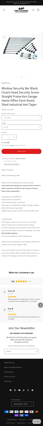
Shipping (11, 145)
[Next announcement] (39, 2)
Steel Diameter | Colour (8, 113)
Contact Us (8, 381)
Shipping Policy (9, 363)
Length (4, 123)
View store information (11, 164)
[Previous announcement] (4, 2)
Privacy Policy (8, 372)
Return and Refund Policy (12, 367)
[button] (4, 10)
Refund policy (22, 419)
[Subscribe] (36, 351)
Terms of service (10, 423)
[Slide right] (26, 77)
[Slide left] (17, 77)
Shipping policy (21, 423)
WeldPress (14, 419)
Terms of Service (9, 377)
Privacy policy (32, 419)
